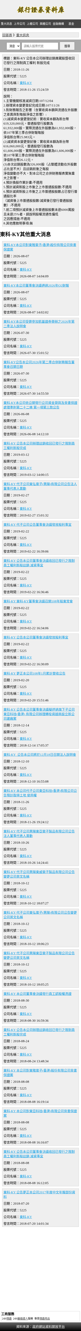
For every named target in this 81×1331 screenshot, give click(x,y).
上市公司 (19, 23)
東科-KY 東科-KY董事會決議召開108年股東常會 (38, 601)
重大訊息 (6, 23)
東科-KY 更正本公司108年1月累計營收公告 (34, 673)
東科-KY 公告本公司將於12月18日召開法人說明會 (39, 754)
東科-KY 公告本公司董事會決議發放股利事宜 (35, 637)
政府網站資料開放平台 (48, 1326)
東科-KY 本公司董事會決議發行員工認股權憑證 (37, 994)
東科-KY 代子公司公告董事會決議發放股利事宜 (37, 524)
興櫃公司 (45, 23)
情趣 (9, 1318)
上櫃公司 (32, 23)
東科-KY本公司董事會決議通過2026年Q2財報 (36, 285)
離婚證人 (22, 1318)
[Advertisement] (40, 1269)
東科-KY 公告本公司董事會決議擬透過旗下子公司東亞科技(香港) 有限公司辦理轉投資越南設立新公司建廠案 (39, 714)
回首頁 (7, 35)
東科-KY (26, 83)
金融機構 (58, 23)
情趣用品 (45, 1318)
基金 (71, 23)
